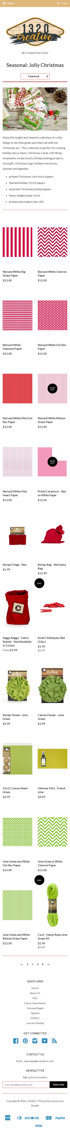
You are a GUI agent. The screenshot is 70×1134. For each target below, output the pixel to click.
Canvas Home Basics (35, 1003)
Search (35, 988)
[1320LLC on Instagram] (35, 1042)
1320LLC (35, 1018)
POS (40, 1101)
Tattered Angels (35, 1008)
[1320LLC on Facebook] (15, 1042)
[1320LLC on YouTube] (45, 1042)
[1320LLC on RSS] (54, 1042)
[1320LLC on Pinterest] (25, 1042)
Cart (64, 3)
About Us (35, 993)
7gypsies (35, 1013)
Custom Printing (35, 1023)
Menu (10, 3)
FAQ (35, 998)
